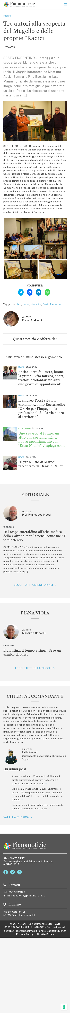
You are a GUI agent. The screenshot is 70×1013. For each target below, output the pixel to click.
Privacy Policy (24, 934)
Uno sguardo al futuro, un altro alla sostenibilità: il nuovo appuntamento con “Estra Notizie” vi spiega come (42, 439)
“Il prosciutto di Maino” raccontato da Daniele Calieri (41, 464)
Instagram (20, 872)
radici (26, 304)
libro (18, 304)
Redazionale (24, 428)
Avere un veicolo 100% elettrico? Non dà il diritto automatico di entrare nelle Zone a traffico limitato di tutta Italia (36, 780)
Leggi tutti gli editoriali (33, 585)
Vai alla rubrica (16, 817)
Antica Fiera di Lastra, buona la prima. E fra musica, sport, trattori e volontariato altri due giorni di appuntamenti (41, 378)
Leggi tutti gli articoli (33, 668)
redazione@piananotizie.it (28, 895)
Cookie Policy (45, 934)
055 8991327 (16, 892)
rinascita (36, 304)
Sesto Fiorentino (52, 304)
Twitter (13, 872)
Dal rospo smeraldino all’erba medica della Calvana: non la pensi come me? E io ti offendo (34, 536)
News (7, 15)
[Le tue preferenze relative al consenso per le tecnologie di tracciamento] (64, 1007)
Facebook (6, 872)
